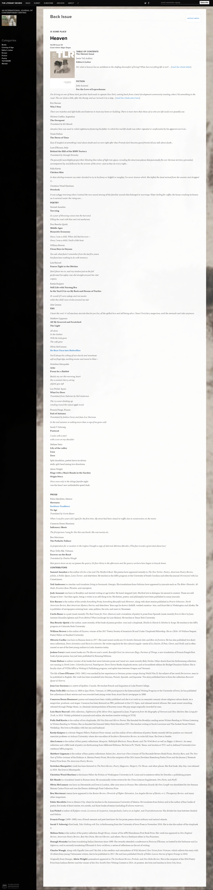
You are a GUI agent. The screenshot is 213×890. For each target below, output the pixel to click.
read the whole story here (127, 98)
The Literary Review (12, 3)
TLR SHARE (6, 61)
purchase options (193, 18)
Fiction (4, 56)
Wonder (5, 64)
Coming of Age (8, 47)
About (71, 3)
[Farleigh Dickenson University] (10, 886)
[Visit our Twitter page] (145, 3)
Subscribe (48, 3)
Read (28, 3)
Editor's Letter (7, 50)
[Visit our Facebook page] (148, 3)
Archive (60, 3)
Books (4, 45)
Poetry (4, 58)
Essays (4, 53)
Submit (37, 3)
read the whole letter (181, 67)
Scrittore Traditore (60, 506)
